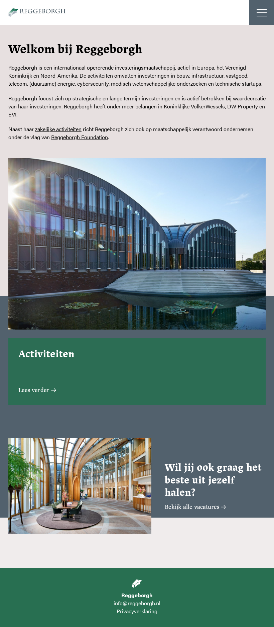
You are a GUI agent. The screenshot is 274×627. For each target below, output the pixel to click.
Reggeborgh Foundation (79, 137)
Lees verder (33, 390)
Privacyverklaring (137, 611)
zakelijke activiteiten (58, 129)
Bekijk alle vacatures (192, 507)
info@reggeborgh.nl (137, 603)
